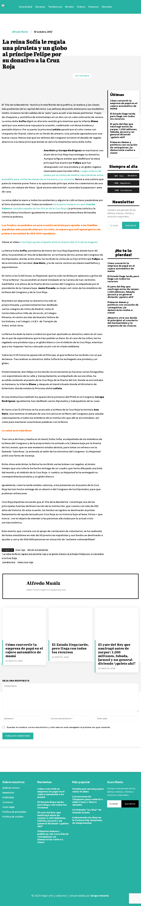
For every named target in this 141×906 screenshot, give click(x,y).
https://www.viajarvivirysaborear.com (46, 589)
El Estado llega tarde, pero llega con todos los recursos (122, 116)
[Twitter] (129, 7)
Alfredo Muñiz (20, 31)
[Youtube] (134, 7)
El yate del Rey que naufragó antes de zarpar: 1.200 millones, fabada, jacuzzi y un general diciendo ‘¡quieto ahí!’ (123, 130)
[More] (128, 757)
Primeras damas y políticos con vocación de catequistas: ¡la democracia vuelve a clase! (123, 147)
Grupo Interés (100, 895)
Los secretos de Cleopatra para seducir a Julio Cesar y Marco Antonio (87, 800)
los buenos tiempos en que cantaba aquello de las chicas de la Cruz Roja (48, 206)
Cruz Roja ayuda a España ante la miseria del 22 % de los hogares (58, 242)
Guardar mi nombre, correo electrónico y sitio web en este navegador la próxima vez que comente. (59, 727)
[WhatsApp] (120, 757)
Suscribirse (130, 225)
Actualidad (82, 75)
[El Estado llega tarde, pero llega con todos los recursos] (70, 623)
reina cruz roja (25, 562)
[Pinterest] (112, 757)
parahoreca (9, 562)
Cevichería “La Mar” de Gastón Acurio (86, 811)
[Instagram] (124, 7)
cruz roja (20, 550)
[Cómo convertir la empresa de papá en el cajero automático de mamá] (24, 623)
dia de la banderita (37, 550)
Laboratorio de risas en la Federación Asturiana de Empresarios (87, 820)
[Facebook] (119, 7)
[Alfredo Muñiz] (6, 31)
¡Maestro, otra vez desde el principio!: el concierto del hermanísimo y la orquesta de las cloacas (122, 322)
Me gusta (132, 175)
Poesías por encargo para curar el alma (88, 790)
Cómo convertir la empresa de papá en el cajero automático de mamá (123, 104)
